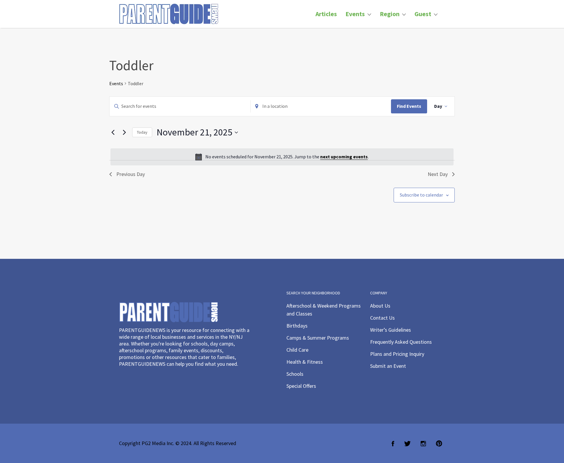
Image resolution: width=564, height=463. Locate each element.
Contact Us (382, 317)
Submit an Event (388, 366)
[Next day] (124, 132)
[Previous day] (112, 132)
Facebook (393, 443)
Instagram (423, 443)
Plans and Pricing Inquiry (397, 353)
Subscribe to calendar (421, 195)
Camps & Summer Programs (317, 337)
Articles (326, 14)
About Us (380, 305)
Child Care (297, 349)
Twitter (407, 443)
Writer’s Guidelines (390, 329)
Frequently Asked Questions (401, 341)
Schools (294, 373)
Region (390, 14)
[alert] (282, 156)
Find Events (409, 106)
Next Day (438, 174)
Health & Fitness (304, 361)
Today (142, 132)
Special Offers (301, 386)
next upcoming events (344, 157)
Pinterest (439, 443)
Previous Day (130, 174)
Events (355, 14)
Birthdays (297, 325)
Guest (422, 14)
